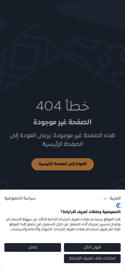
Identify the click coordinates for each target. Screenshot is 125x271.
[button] (112, 198)
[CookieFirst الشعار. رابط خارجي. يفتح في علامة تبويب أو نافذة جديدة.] (118, 205)
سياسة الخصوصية (20, 198)
